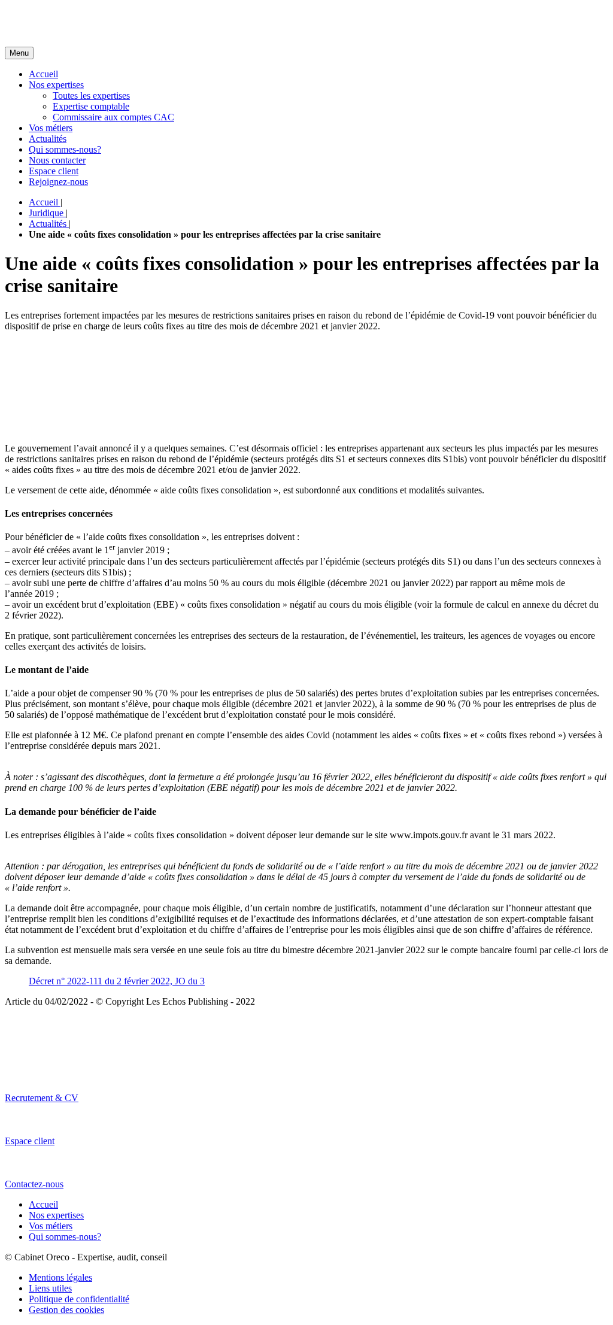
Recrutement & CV (41, 1098)
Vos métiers (50, 128)
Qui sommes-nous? (65, 149)
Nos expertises (56, 85)
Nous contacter (57, 160)
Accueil (43, 74)
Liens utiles (50, 1288)
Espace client (53, 171)
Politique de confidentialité (79, 1299)
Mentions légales (60, 1277)
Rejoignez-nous (58, 182)
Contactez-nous (34, 1184)
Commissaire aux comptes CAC (113, 117)
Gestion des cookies (66, 1310)
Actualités (47, 139)
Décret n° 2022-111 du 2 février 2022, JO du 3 (117, 981)
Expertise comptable (91, 106)
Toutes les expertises (91, 95)
